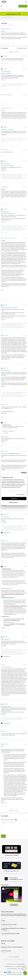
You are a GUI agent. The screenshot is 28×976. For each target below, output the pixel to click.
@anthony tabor (6, 370)
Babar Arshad (5, 744)
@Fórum (3, 59)
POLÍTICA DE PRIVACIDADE (19, 964)
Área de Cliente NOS (5, 922)
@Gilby (9, 706)
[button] (1, 6)
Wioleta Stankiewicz (7, 28)
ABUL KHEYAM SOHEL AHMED (9, 238)
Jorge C (4, 422)
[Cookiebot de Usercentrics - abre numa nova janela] (21, 473)
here (12, 641)
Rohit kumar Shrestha (7, 94)
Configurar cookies (13, 502)
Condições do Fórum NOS (8, 959)
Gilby (4, 664)
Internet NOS (4, 918)
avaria (2, 943)
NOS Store (12, 622)
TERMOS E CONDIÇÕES (12, 968)
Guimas (4, 56)
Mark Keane (5, 404)
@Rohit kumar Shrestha (8, 129)
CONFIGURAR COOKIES (9, 966)
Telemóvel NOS (4, 935)
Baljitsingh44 (5, 186)
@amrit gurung (6, 163)
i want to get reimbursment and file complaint (10, 933)
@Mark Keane (6, 436)
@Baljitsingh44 (6, 211)
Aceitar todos (14, 498)
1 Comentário (4, 944)
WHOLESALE (21, 968)
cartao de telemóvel (5, 950)
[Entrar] (2, 9)
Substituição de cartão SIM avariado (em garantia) (11, 947)
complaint (3, 920)
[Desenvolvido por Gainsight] (14, 957)
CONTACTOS (9, 964)
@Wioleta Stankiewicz (6, 71)
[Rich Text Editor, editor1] (14, 827)
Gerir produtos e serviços (7, 17)
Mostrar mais (14, 904)
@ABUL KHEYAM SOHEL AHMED (10, 307)
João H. (4, 161)
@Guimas (4, 75)
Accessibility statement (20, 959)
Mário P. (4, 127)
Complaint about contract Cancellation (9, 924)
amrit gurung (5, 149)
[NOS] (4, 2)
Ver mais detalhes (20, 494)
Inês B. (4, 69)
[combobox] (14, 9)
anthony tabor (6, 335)
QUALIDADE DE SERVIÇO (21, 966)
